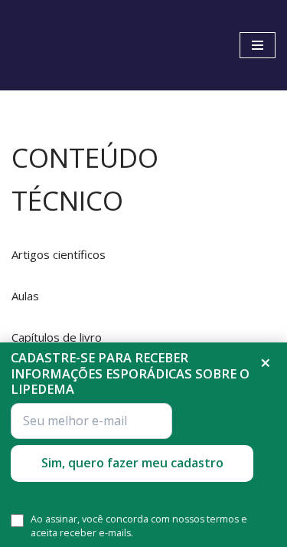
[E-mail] (91, 421)
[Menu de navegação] (258, 45)
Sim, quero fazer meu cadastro (132, 462)
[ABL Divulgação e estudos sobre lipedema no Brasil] (61, 45)
